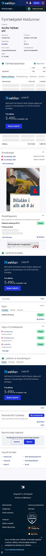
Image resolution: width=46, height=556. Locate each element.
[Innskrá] (30, 3)
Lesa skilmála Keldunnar (14, 550)
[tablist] (24, 77)
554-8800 (4, 44)
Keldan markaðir (7, 523)
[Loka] (23, 537)
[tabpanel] (23, 314)
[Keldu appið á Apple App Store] (33, 534)
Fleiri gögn (6, 351)
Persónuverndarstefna (36, 505)
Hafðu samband (7, 513)
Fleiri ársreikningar (8, 163)
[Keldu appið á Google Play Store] (33, 528)
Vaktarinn (5, 519)
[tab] (8, 77)
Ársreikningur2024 (10, 159)
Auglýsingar (6, 509)
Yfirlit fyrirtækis (7, 9)
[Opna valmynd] (43, 3)
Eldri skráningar (7, 237)
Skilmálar (31, 509)
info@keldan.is (26, 498)
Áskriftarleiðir (7, 505)
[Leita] (27, 3)
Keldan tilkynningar (8, 527)
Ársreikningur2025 (10, 156)
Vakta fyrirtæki (37, 9)
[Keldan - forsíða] (12, 98)
